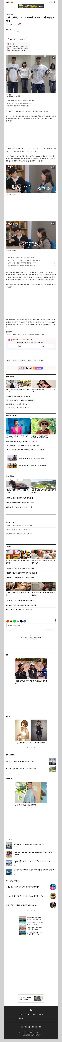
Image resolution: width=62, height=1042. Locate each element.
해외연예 (8, 779)
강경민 (7, 29)
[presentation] (27, 686)
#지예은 (14, 360)
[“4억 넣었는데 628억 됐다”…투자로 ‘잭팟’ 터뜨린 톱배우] (53, 887)
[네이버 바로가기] (36, 1027)
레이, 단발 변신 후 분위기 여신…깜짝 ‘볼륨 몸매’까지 (21, 258)
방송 (7, 655)
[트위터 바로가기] (25, 1027)
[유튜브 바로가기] (29, 1027)
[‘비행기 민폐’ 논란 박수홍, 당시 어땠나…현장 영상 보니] (53, 905)
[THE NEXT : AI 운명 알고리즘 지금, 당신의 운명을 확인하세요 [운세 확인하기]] (31, 368)
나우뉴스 (8, 839)
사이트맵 (37, 1032)
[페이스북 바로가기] (22, 1027)
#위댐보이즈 (22, 360)
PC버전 (41, 1032)
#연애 (35, 360)
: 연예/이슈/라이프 (12, 881)
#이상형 (41, 360)
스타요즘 (11, 14)
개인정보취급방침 (30, 1032)
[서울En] (9, 2)
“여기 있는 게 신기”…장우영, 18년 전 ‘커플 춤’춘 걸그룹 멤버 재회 (24, 260)
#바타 (8, 360)
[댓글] (19, 24)
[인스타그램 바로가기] (32, 1027)
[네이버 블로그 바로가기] (40, 1027)
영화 (34, 1014)
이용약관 (24, 1032)
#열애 (29, 360)
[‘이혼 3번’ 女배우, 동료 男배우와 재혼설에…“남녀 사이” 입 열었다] (53, 896)
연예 (7, 14)
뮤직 (27, 1014)
